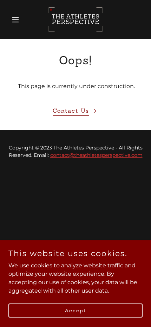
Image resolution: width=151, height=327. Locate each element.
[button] (18, 20)
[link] (75, 20)
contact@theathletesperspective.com (96, 155)
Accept (75, 310)
